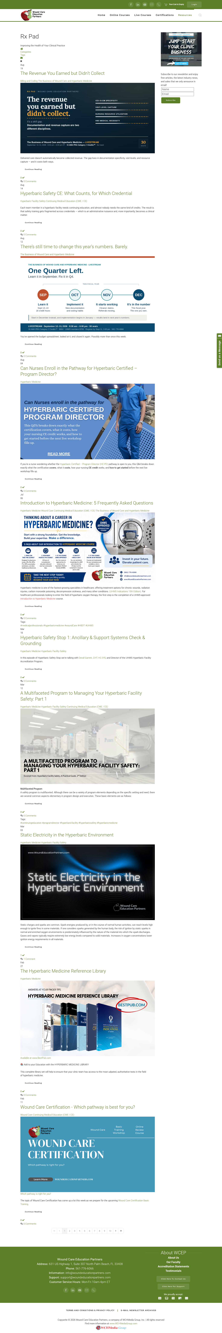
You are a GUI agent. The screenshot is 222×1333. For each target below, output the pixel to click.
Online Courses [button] (120, 15)
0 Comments (30, 181)
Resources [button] (185, 15)
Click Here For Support (173, 1286)
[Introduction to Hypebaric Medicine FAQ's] (87, 547)
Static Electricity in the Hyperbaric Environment (67, 835)
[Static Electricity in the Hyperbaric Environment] (87, 882)
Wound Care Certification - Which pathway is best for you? (77, 1107)
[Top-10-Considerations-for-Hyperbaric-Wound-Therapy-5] (87, 421)
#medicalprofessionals (31, 625)
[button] (200, 15)
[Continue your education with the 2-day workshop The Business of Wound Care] (87, 118)
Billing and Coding (29, 81)
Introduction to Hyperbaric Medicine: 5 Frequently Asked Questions (86, 503)
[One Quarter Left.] (87, 294)
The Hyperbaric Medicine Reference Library (63, 971)
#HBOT (81, 625)
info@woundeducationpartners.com (88, 1273)
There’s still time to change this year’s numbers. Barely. (74, 246)
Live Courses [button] (142, 15)
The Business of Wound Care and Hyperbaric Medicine (65, 81)
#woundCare (70, 625)
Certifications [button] (165, 15)
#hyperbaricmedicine (53, 625)
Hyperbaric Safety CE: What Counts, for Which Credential (76, 193)
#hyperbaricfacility (69, 823)
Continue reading (33, 169)
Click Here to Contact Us (173, 1279)
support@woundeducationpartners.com (85, 1277)
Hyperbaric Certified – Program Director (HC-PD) (84, 464)
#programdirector (50, 823)
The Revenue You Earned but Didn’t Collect (62, 73)
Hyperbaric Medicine (30, 382)
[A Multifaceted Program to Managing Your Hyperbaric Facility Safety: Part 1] (87, 746)
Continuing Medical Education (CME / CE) (66, 201)
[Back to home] (33, 15)
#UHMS (89, 625)
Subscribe (170, 100)
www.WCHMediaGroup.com (123, 1323)
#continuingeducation (31, 823)
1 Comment (29, 959)
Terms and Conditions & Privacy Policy (90, 1310)
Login (194, 4)
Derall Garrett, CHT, (88, 657)
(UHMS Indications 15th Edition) (125, 591)
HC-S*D (102, 657)
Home (101, 15)
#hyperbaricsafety (87, 823)
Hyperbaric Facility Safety (32, 201)
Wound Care (47, 510)
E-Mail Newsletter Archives (138, 1310)
